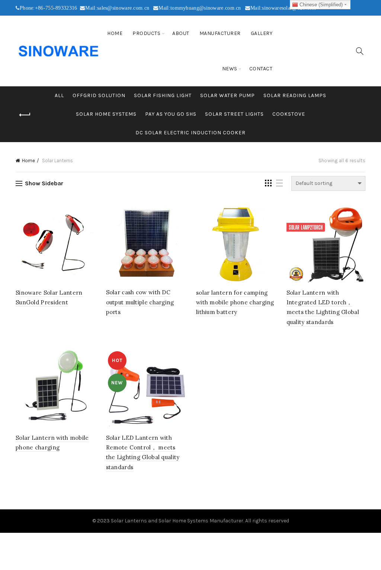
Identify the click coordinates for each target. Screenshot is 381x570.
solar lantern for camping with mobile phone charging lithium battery (235, 302)
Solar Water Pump (227, 95)
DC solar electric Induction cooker (190, 132)
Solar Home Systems (106, 114)
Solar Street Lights (234, 114)
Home (114, 33)
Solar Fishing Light (163, 95)
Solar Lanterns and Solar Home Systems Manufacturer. (177, 521)
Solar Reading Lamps (294, 95)
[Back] (25, 115)
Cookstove (288, 114)
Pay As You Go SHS (170, 114)
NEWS (229, 68)
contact (261, 68)
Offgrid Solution (99, 95)
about (180, 33)
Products (146, 33)
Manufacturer (220, 33)
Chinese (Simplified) (320, 4)
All (59, 95)
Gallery (262, 33)
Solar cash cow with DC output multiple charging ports (140, 302)
